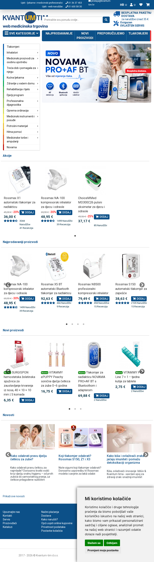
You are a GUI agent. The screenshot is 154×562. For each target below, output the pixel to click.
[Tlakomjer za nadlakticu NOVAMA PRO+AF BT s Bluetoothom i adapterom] (94, 354)
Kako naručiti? (49, 519)
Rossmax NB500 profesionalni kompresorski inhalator (93, 289)
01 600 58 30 (75, 6)
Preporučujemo (111, 33)
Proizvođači (10, 523)
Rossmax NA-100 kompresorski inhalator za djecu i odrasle (56, 202)
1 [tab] (96, 100)
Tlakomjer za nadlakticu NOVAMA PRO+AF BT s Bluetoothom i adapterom (91, 381)
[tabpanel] (96, 73)
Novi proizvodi (85, 35)
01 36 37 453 (75, 3)
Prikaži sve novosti (14, 496)
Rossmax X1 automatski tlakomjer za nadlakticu (19, 202)
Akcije (7, 155)
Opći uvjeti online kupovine (56, 523)
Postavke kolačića (52, 530)
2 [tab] (72, 324)
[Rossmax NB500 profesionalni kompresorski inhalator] (94, 266)
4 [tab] (83, 324)
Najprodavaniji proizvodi (20, 242)
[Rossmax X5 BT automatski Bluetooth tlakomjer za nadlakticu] (56, 266)
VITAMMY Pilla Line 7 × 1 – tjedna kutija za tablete (129, 377)
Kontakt (7, 515)
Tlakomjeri (138, 33)
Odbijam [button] (111, 542)
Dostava (46, 515)
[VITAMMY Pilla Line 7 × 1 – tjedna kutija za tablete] (131, 354)
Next (142, 285)
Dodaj (29, 212)
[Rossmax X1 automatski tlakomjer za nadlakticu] (19, 180)
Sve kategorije (21, 33)
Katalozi (7, 526)
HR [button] (122, 5)
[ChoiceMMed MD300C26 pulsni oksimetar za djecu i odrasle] (94, 180)
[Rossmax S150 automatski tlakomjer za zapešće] (131, 266)
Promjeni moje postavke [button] (103, 550)
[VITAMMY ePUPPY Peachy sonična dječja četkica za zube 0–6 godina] (56, 354)
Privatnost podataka (53, 526)
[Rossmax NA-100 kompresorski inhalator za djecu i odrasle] (56, 180)
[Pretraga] (106, 20)
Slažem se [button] (94, 542)
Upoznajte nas (11, 511)
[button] (132, 4)
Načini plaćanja (50, 511)
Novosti (8, 415)
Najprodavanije (59, 33)
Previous (8, 285)
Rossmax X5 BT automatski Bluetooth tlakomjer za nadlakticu (56, 289)
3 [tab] (78, 324)
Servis (6, 519)
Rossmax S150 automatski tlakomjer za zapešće (131, 289)
